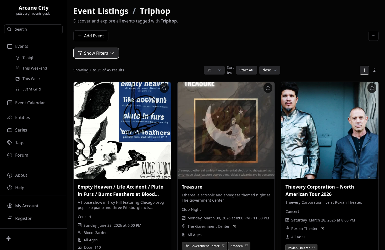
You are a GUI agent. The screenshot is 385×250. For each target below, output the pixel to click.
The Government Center (209, 226)
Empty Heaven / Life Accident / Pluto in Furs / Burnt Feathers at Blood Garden (120, 194)
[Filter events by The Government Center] (223, 246)
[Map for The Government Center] (234, 226)
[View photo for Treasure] (226, 130)
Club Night (191, 209)
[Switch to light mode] (8, 238)
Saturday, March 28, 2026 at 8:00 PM (323, 220)
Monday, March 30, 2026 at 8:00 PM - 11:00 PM (228, 217)
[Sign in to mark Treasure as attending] (267, 88)
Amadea (236, 246)
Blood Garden (96, 232)
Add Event (94, 36)
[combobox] (33, 29)
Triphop (155, 10)
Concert (84, 216)
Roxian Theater (304, 228)
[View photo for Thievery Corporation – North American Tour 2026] (329, 130)
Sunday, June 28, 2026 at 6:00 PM (112, 225)
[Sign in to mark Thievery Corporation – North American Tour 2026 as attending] (371, 88)
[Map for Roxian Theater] (322, 228)
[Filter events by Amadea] (246, 246)
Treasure (192, 187)
